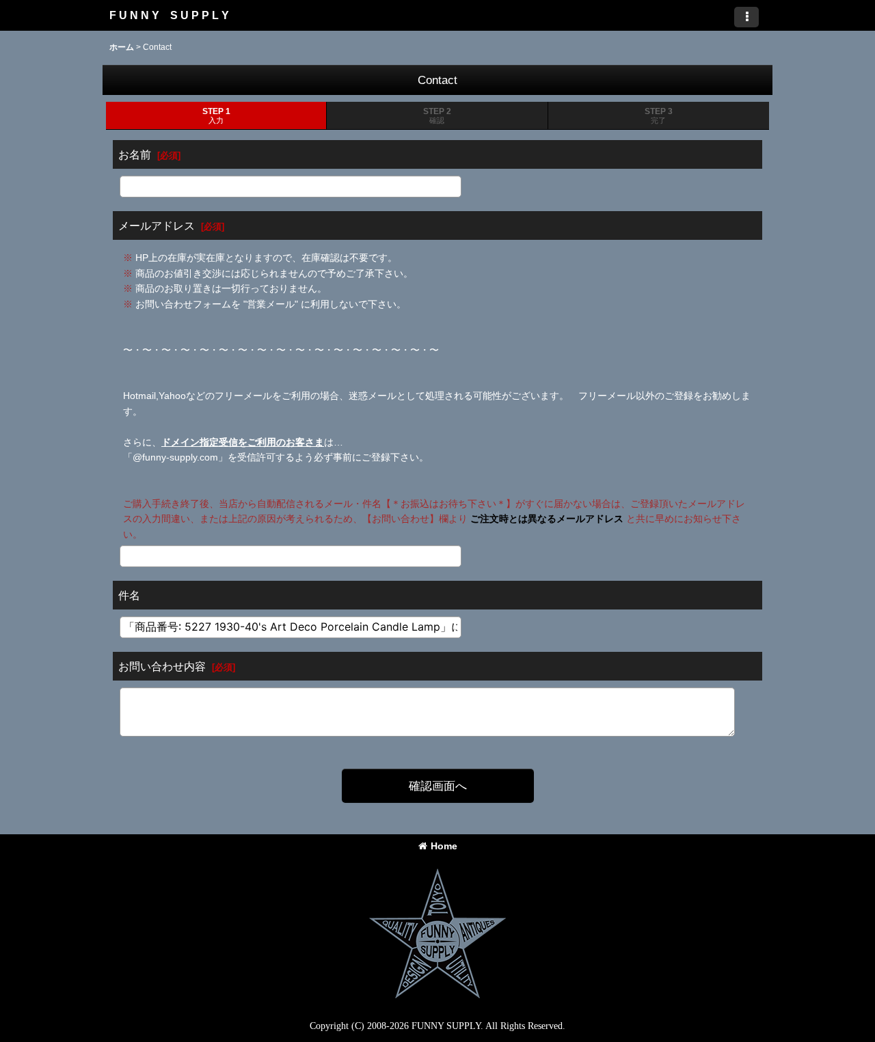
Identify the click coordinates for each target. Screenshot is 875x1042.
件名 (129, 595)
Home (444, 845)
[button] (746, 17)
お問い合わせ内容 (162, 666)
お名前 (134, 154)
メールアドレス (156, 225)
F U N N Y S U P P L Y (169, 15)
